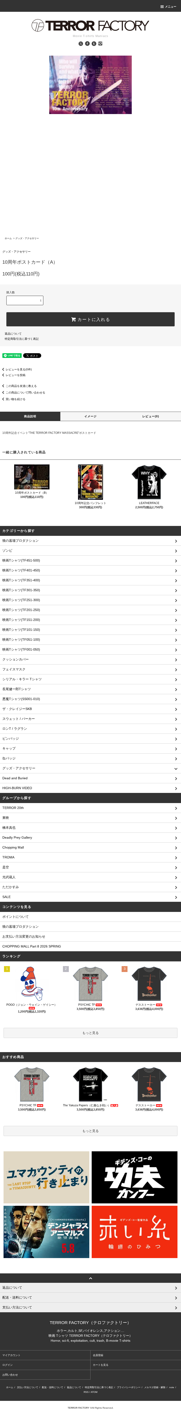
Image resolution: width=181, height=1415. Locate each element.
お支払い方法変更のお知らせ (23, 936)
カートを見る (100, 1364)
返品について (13, 333)
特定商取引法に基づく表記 (22, 338)
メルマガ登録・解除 (154, 1387)
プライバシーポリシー (128, 1387)
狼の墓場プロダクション (20, 926)
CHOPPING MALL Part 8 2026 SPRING (31, 946)
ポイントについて (15, 917)
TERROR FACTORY (78, 1408)
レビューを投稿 (15, 375)
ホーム (8, 238)
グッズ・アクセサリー (27, 238)
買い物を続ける (15, 399)
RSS (86, 1392)
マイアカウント (11, 1355)
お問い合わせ (10, 1374)
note (171, 1387)
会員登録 (98, 1355)
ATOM (94, 1392)
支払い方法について (27, 1387)
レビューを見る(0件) (19, 369)
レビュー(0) (150, 416)
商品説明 (30, 416)
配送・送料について (52, 1387)
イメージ (90, 416)
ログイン (7, 1364)
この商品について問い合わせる (25, 392)
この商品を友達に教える (21, 386)
